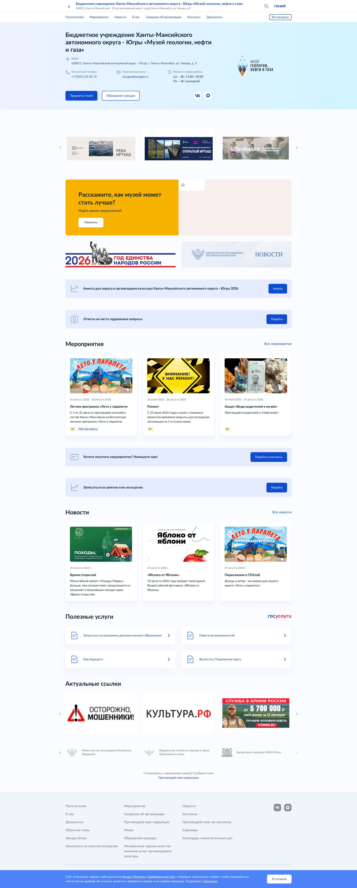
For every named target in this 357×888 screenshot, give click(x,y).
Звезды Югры (76, 838)
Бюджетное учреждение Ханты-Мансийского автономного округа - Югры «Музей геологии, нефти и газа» (159, 4)
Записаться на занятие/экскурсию (91, 846)
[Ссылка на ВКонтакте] (277, 807)
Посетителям (74, 17)
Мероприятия (99, 17)
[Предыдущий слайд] (60, 147)
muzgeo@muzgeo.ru (135, 76)
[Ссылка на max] (288, 807)
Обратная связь (77, 830)
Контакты (194, 17)
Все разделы (280, 17)
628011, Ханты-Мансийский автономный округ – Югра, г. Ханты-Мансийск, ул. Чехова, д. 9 (134, 63)
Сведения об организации (163, 17)
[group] (101, 147)
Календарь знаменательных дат (207, 838)
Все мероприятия (278, 344)
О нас (136, 17)
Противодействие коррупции (178, 777)
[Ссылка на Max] (208, 96)
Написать (90, 222)
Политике (210, 881)
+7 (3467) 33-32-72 (84, 76)
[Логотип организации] (69, 6)
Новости (120, 17)
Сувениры (190, 830)
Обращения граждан (140, 838)
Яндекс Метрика (133, 876)
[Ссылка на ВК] (198, 96)
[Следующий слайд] (297, 147)
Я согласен (279, 879)
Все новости (282, 512)
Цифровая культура (161, 876)
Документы (215, 17)
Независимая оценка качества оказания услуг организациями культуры (147, 851)
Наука (128, 830)
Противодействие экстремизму (206, 822)
